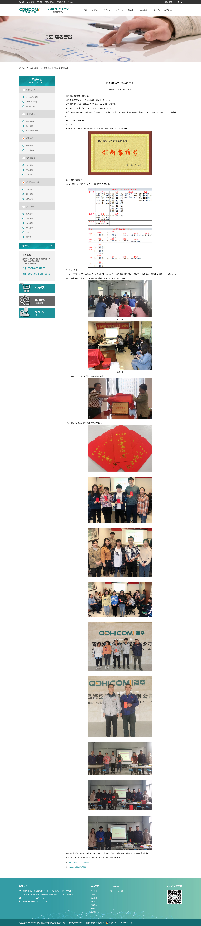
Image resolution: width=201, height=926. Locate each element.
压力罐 (39, 2)
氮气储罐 (29, 223)
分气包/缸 (29, 199)
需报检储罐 (30, 150)
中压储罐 (29, 170)
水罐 (28, 232)
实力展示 (143, 10)
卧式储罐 (29, 194)
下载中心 (156, 10)
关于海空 (95, 10)
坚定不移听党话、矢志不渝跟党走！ (80, 863)
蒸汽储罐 (29, 218)
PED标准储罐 (31, 106)
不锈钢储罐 (30, 121)
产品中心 (107, 10)
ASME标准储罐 (31, 102)
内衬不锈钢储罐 (32, 130)
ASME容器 (30, 2)
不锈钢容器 (61, 2)
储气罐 (21, 2)
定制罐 (70, 2)
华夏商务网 (90, 923)
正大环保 (119, 891)
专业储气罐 (61, 923)
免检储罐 (29, 145)
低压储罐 (29, 165)
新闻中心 (131, 10)
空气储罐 (29, 214)
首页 (85, 10)
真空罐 (28, 237)
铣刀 (112, 891)
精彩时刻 (47, 68)
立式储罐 (29, 189)
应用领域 (119, 10)
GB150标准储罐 (32, 97)
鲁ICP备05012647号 (76, 923)
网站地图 (168, 2)
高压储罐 (29, 174)
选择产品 (25, 245)
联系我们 (168, 10)
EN (181, 2)
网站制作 (100, 923)
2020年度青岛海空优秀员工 (77, 867)
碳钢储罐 (29, 126)
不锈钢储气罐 (49, 2)
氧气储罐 (29, 228)
